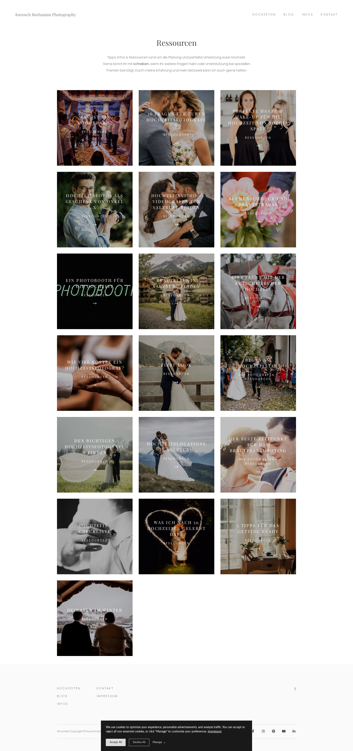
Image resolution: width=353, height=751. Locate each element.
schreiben (141, 63)
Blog (289, 14)
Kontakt (329, 14)
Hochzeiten (264, 14)
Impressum (215, 731)
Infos (307, 14)
